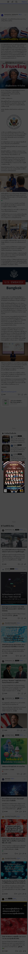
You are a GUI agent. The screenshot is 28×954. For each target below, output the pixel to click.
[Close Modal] (22, 463)
